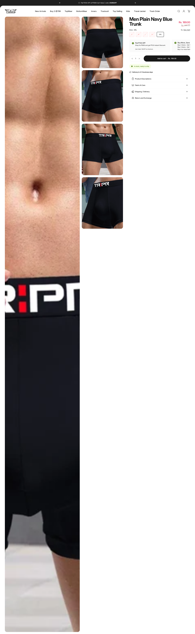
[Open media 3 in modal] (102, 96)
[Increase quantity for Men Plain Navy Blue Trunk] (139, 59)
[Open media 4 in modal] (102, 149)
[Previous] (60, 3)
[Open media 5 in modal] (102, 203)
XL (152, 34)
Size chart (186, 30)
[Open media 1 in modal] (42, 324)
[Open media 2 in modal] (102, 42)
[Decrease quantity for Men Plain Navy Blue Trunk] (131, 59)
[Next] (135, 3)
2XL (160, 34)
